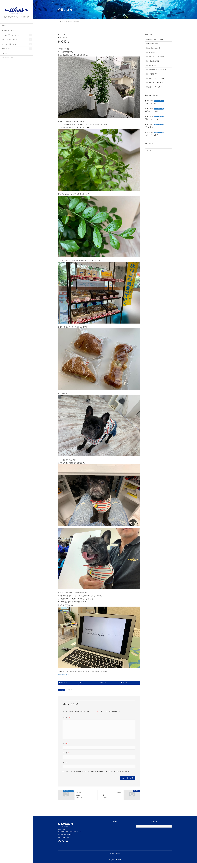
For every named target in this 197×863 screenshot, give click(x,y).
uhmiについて (6, 48)
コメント (67, 717)
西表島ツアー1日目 (151, 111)
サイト (65, 762)
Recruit (118, 853)
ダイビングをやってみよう (10, 35)
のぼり (78, 795)
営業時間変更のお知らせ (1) (157, 69)
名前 (65, 743)
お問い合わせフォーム (9, 58)
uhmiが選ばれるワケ (8, 30)
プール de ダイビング (159, 100)
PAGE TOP (191, 835)
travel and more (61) (154, 48)
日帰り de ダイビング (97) (156, 78)
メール (66, 753)
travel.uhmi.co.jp (63, 674)
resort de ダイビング (158, 108)
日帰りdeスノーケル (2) (155, 82)
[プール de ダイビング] (66, 794)
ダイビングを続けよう (9, 44)
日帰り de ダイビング (159, 116)
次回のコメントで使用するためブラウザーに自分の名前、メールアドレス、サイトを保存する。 (97, 771)
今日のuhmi (63, 37)
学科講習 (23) (152, 74)
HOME (4, 26)
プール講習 (149, 127)
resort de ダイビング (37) (156, 39)
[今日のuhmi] (132, 794)
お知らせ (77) (152, 52)
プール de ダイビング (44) (156, 57)
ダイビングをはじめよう (9, 39)
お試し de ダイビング (152, 103)
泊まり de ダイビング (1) (156, 87)
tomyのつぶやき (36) (154, 44)
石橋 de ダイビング (151, 119)
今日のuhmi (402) (153, 61)
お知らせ (4, 53)
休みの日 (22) (152, 65)
